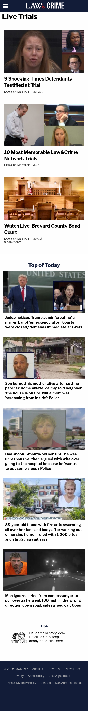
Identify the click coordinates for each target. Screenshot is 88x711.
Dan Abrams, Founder (69, 682)
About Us (38, 669)
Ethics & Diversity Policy (20, 682)
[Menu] (5, 6)
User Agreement (59, 676)
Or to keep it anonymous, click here (46, 639)
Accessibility (36, 676)
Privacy (19, 676)
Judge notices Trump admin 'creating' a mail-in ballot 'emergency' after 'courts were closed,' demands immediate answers (44, 322)
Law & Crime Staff (17, 91)
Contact (45, 682)
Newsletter (72, 669)
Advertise (55, 669)
